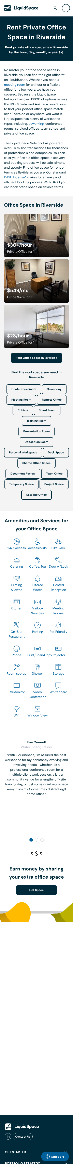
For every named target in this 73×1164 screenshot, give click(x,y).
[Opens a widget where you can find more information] (55, 1157)
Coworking (54, 389)
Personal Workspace (23, 452)
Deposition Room (36, 442)
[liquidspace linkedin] (8, 1136)
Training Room (36, 421)
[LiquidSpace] (22, 1126)
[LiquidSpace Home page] (21, 8)
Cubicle (22, 410)
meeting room (14, 84)
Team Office (54, 474)
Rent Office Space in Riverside (36, 358)
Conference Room (23, 389)
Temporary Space (21, 484)
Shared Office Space (36, 463)
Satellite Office (36, 495)
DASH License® (15, 177)
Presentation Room (36, 431)
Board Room (47, 410)
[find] (55, 8)
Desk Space (56, 452)
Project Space (54, 484)
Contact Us (22, 1136)
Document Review (22, 474)
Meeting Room (21, 400)
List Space (36, 890)
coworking (36, 123)
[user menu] (66, 8)
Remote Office (52, 400)
